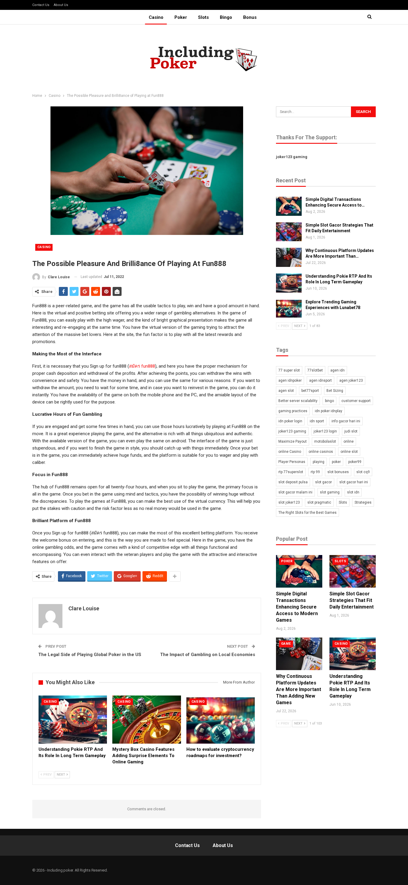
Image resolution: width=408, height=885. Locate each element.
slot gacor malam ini (295, 492)
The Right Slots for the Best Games (307, 512)
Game (286, 644)
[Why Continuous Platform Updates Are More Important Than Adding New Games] (289, 257)
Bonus (250, 17)
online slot (349, 452)
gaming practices (292, 411)
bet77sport (310, 391)
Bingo (226, 17)
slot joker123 (289, 502)
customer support (356, 401)
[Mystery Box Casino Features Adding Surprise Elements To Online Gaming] (146, 720)
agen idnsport (320, 380)
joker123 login (325, 431)
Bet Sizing (334, 391)
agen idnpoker (290, 380)
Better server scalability (297, 401)
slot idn (353, 492)
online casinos (321, 452)
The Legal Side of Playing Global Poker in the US (89, 654)
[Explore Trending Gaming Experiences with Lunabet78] (289, 308)
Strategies (363, 502)
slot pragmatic (319, 502)
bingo (329, 401)
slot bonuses (338, 472)
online (348, 441)
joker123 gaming (291, 157)
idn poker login (290, 421)
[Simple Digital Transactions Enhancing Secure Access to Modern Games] (289, 206)
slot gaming (330, 492)
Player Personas (291, 462)
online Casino (289, 452)
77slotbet (315, 370)
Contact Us (40, 5)
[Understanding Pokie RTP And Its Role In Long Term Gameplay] (73, 720)
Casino (156, 17)
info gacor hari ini (346, 421)
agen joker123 (351, 380)
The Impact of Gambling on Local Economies (207, 654)
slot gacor (323, 482)
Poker (180, 17)
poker (336, 462)
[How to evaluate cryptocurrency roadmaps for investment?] (220, 720)
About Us (61, 5)
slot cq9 (363, 472)
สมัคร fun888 (142, 366)
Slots (203, 17)
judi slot (351, 431)
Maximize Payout (292, 441)
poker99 (354, 462)
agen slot (286, 391)
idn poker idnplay (328, 411)
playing (318, 462)
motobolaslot (325, 441)
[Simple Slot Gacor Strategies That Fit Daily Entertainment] (289, 231)
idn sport (317, 421)
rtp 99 (315, 472)
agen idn (337, 370)
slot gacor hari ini (353, 482)
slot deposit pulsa (293, 482)
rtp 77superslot (290, 472)
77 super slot (289, 370)
